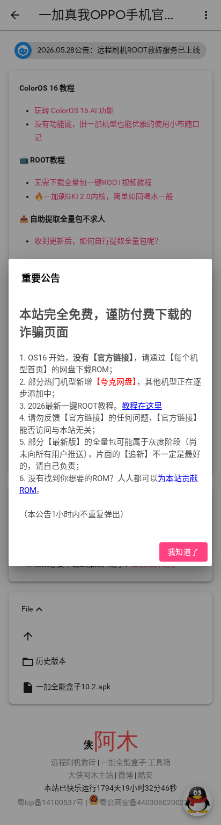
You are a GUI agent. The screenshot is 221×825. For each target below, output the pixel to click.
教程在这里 (142, 406)
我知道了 (183, 552)
